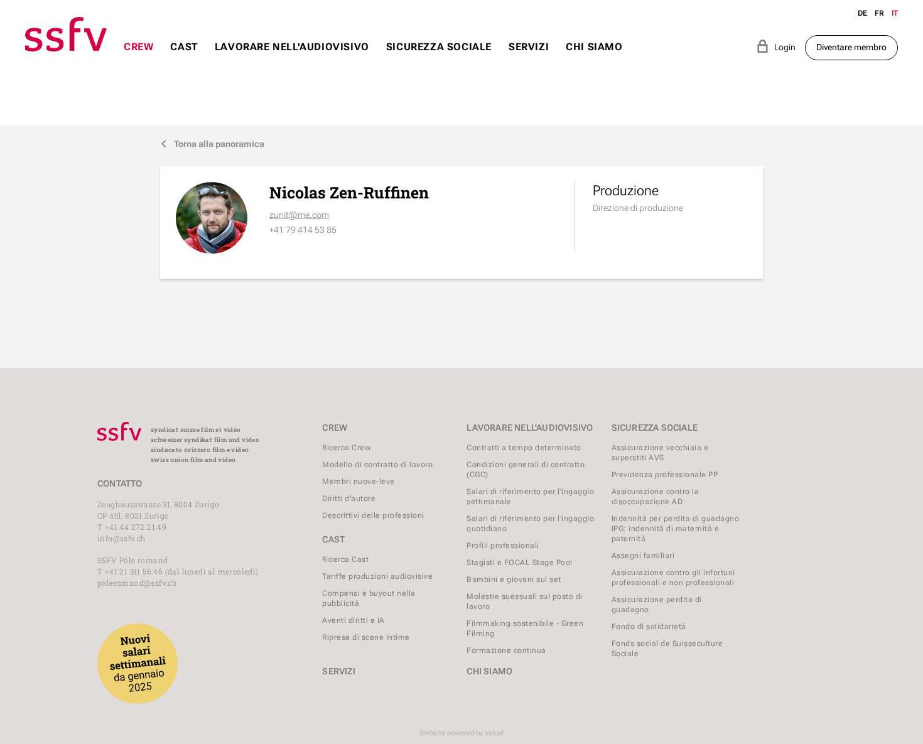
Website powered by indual (461, 733)
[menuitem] (138, 58)
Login (776, 46)
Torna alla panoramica (212, 144)
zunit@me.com (299, 215)
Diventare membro (851, 47)
